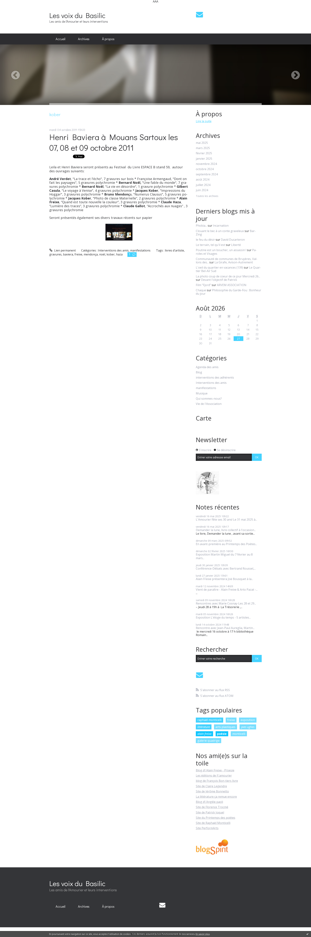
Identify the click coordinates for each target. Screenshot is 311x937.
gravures (55, 254)
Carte (203, 418)
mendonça (91, 254)
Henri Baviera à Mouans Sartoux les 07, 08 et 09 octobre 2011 (113, 142)
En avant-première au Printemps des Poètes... (226, 544)
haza (119, 254)
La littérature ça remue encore (216, 797)
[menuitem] (60, 39)
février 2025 (204, 153)
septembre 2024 (207, 174)
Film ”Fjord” (203, 285)
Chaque (201, 290)
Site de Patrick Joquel (210, 812)
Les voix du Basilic (77, 15)
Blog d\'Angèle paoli (209, 802)
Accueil (60, 39)
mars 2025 (203, 148)
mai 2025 (202, 143)
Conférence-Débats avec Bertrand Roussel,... (226, 568)
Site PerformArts (207, 828)
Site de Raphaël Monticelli (213, 823)
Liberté (236, 245)
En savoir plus (203, 934)
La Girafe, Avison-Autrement (234, 262)
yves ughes (247, 727)
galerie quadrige (208, 741)
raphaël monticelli (209, 720)
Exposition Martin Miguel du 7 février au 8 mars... (224, 556)
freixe (78, 254)
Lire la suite (203, 121)
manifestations (140, 250)
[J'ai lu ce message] (307, 933)
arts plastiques (225, 727)
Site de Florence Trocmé (212, 807)
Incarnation (221, 226)
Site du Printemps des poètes (215, 818)
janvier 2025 (204, 158)
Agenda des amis (207, 367)
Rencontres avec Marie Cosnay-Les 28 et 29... (226, 603)
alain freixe (204, 734)
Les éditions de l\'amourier (214, 776)
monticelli (238, 734)
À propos (108, 39)
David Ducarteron (233, 240)
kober (111, 254)
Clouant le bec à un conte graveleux (220, 231)
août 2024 (202, 179)
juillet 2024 (203, 185)
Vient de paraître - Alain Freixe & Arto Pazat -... (227, 590)
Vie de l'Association (209, 404)
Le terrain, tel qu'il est (210, 245)
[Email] (199, 14)
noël (102, 254)
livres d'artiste (174, 250)
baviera (68, 254)
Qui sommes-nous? (209, 398)
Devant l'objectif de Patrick (219, 280)
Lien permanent (64, 250)
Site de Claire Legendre (211, 786)
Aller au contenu (13, 6)
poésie (222, 734)
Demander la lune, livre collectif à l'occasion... (226, 530)
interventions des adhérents (215, 377)
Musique (202, 393)
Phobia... (201, 226)
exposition (248, 720)
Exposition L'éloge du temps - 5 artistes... (223, 617)
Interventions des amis (113, 250)
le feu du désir (205, 240)
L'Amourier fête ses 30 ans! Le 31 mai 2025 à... (226, 520)
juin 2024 (202, 190)
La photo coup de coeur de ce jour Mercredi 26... (228, 276)
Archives (83, 39)
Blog (199, 372)
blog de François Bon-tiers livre (217, 781)
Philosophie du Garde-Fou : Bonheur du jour (228, 292)
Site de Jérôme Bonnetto (212, 791)
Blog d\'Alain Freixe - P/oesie (215, 770)
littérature (203, 727)
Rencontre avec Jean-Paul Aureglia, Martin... (225, 628)
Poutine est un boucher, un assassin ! (221, 250)
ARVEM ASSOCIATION (231, 285)
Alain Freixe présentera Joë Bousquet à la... (224, 579)
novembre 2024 (206, 164)
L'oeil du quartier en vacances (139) (219, 267)
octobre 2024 (205, 169)
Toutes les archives (207, 196)
